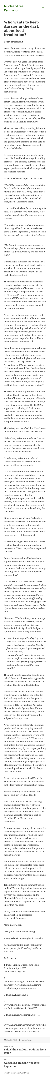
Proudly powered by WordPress (16, 1073)
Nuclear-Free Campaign (13, 8)
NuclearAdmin (26, 1040)
